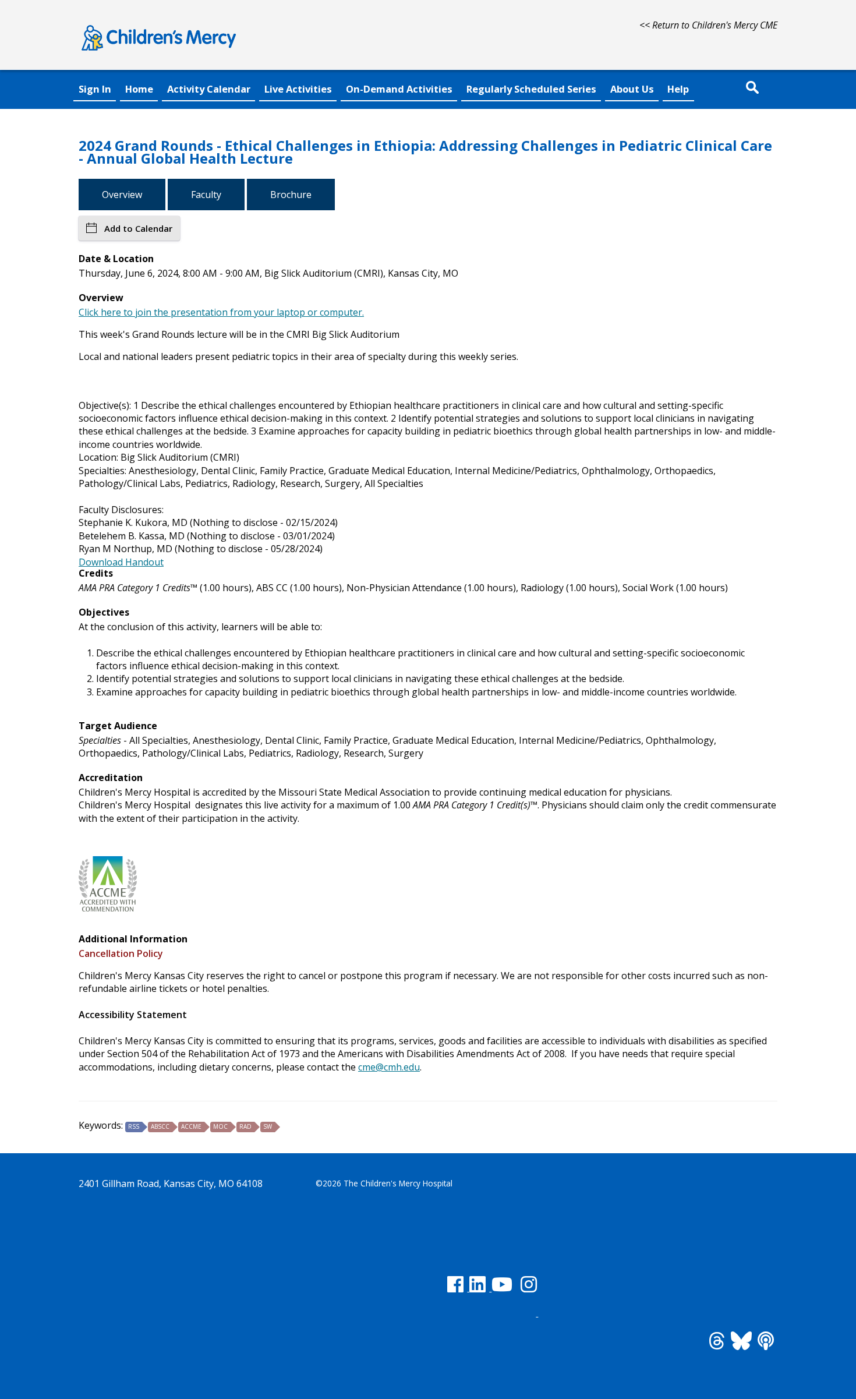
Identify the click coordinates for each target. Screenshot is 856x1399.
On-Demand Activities (399, 89)
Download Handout (121, 562)
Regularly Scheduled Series (531, 89)
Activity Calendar (208, 89)
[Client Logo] (159, 52)
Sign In (95, 89)
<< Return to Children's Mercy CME (708, 25)
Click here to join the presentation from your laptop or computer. (221, 312)
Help (678, 89)
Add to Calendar (138, 228)
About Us (632, 89)
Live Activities (298, 89)
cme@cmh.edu (389, 1067)
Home (139, 89)
